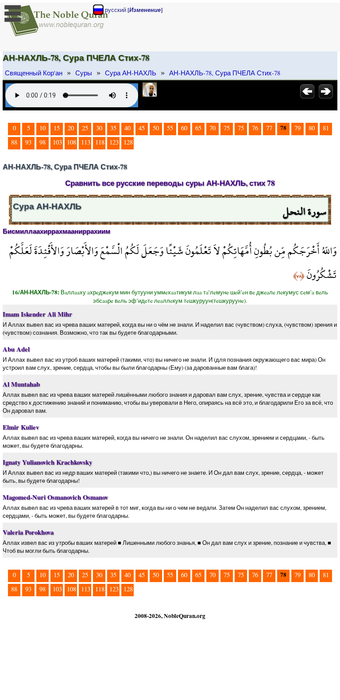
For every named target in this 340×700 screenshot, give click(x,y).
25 (85, 128)
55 (170, 128)
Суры (83, 73)
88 (14, 142)
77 (269, 128)
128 (128, 142)
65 (198, 128)
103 (57, 142)
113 (85, 142)
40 (127, 128)
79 (297, 128)
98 (42, 142)
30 (99, 128)
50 (156, 128)
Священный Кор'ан (33, 73)
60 (184, 128)
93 (28, 142)
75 (227, 128)
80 (312, 128)
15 (57, 128)
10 (42, 128)
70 (212, 128)
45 (142, 128)
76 (255, 128)
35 (113, 128)
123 (114, 142)
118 (99, 142)
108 (71, 142)
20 (71, 128)
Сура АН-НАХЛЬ (130, 73)
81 (326, 128)
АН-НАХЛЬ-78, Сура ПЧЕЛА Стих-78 (224, 73)
